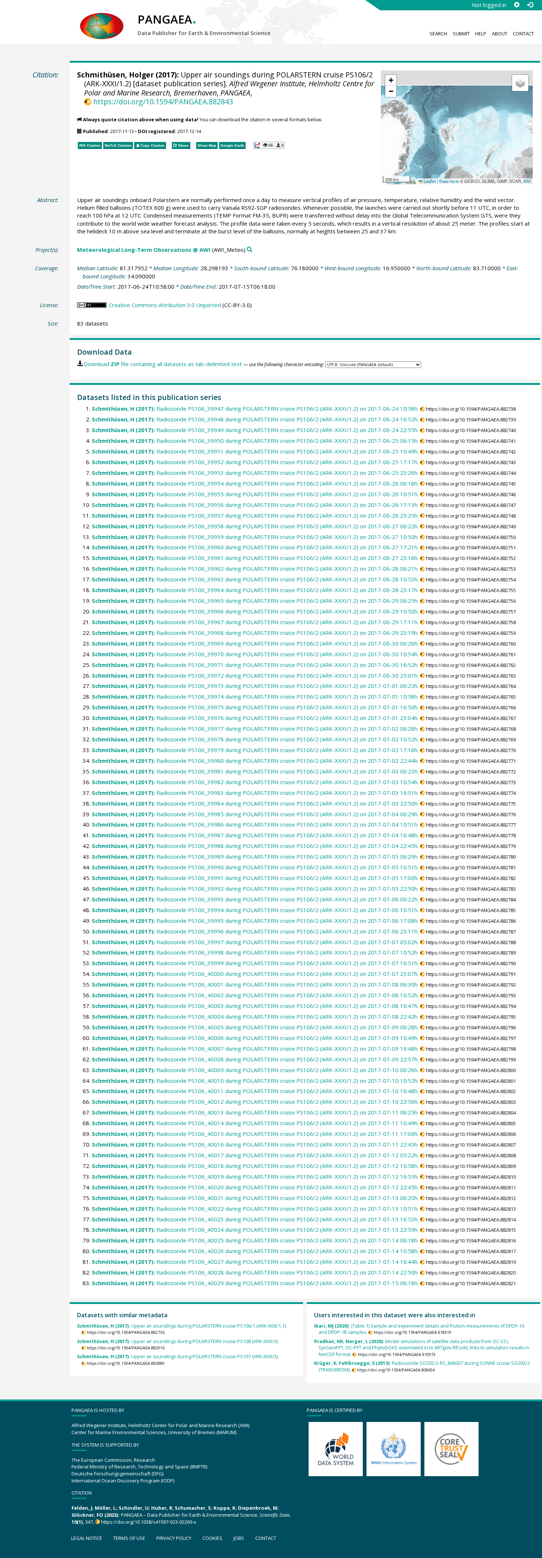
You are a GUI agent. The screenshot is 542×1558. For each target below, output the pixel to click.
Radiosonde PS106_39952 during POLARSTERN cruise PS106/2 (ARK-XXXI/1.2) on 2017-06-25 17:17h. (255, 462)
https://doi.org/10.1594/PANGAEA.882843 (163, 102)
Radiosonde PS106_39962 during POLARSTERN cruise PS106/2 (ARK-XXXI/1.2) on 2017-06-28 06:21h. (255, 568)
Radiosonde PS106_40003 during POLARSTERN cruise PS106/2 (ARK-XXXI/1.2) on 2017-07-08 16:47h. (255, 1005)
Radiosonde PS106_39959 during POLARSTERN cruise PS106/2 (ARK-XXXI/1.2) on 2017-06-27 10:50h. (255, 536)
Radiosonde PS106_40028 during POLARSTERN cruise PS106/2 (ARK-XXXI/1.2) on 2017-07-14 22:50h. (255, 1272)
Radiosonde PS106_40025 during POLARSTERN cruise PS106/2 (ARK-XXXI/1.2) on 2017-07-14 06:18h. (255, 1240)
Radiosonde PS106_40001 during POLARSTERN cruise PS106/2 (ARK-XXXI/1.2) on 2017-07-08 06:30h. (255, 984)
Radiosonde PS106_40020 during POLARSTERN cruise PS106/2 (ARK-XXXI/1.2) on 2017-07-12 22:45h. (255, 1187)
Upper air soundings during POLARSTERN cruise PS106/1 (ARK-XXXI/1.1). (182, 1326)
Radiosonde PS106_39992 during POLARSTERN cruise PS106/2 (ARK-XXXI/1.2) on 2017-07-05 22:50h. (255, 888)
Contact (523, 33)
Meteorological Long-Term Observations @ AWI (144, 249)
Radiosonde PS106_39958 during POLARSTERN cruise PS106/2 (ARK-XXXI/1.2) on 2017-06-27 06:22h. (255, 526)
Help (480, 33)
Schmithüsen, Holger (115, 75)
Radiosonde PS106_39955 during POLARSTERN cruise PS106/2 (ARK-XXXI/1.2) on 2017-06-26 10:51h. (255, 494)
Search (438, 33)
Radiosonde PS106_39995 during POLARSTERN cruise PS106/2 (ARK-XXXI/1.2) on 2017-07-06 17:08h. (255, 920)
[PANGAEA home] (102, 18)
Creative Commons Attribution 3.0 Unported (165, 305)
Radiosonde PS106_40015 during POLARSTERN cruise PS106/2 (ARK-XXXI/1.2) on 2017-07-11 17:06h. (255, 1133)
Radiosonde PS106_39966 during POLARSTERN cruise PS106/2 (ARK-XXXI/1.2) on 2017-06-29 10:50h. (255, 611)
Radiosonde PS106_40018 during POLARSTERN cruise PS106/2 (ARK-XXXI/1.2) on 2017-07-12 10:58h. (255, 1165)
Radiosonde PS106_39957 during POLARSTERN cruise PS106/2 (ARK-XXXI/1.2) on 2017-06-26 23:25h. (255, 515)
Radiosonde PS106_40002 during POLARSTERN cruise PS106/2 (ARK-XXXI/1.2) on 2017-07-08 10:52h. (255, 995)
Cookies (212, 1538)
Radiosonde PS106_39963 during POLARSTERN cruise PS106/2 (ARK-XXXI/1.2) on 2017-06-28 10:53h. (255, 579)
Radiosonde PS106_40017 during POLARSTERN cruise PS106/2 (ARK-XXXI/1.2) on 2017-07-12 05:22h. (255, 1155)
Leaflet (429, 181)
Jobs (238, 1538)
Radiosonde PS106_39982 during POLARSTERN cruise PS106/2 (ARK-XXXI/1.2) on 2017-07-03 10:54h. (255, 782)
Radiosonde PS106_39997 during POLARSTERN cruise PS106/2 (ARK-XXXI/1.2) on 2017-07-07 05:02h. (255, 942)
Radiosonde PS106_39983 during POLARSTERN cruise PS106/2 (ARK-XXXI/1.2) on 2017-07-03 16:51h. (255, 792)
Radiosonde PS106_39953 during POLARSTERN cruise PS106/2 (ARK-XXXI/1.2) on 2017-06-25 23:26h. (255, 472)
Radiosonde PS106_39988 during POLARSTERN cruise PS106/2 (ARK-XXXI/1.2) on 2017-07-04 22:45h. (255, 845)
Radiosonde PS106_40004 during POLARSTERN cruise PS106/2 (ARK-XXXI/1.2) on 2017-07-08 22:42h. (255, 1016)
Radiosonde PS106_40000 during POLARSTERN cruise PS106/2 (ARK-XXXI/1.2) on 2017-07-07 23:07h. (255, 973)
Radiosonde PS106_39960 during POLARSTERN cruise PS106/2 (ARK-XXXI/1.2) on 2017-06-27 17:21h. (255, 547)
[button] (390, 80)
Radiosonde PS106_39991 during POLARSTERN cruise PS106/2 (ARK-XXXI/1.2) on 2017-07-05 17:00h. (255, 877)
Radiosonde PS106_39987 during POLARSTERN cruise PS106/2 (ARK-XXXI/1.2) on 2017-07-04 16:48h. (255, 835)
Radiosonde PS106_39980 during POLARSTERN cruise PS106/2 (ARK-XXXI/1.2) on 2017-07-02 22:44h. (255, 760)
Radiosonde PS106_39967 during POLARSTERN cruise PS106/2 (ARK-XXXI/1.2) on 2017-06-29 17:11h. (255, 622)
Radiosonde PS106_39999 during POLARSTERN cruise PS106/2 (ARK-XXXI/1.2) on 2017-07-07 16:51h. (255, 963)
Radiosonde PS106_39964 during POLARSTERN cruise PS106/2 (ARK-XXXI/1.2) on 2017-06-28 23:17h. (255, 590)
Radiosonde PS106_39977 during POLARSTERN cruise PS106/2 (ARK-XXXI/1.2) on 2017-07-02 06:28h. (255, 728)
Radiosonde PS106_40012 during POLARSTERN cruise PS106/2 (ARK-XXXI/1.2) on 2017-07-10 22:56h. (255, 1101)
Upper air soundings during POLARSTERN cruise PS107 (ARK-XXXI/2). (178, 1356)
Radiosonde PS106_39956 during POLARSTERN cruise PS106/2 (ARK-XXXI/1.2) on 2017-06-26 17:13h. (255, 504)
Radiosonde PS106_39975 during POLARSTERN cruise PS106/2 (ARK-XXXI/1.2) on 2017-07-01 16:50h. (255, 707)
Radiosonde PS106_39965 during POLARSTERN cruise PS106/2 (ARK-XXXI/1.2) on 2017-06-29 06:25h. (255, 600)
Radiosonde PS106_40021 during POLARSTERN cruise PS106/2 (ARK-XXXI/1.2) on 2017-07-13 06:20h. (255, 1197)
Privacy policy (173, 1538)
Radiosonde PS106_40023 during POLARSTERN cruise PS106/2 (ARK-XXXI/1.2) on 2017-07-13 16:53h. (255, 1219)
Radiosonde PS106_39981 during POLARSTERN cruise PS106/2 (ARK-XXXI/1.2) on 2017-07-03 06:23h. (255, 771)
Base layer (449, 181)
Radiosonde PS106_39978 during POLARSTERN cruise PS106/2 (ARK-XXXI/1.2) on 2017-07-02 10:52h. (255, 739)
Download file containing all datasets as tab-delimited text (163, 364)
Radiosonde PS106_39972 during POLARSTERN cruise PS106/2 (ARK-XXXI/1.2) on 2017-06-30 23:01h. (255, 675)
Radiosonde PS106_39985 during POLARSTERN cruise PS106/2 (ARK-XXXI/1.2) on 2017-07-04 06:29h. (255, 814)
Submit (461, 33)
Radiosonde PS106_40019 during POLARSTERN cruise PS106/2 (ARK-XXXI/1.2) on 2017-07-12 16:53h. (255, 1176)
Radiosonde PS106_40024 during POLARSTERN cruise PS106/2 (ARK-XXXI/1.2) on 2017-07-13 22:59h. (255, 1229)
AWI (527, 181)
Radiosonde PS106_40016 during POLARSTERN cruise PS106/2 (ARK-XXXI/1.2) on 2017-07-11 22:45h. (255, 1144)
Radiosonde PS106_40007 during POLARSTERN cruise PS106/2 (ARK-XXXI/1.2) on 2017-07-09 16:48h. (255, 1048)
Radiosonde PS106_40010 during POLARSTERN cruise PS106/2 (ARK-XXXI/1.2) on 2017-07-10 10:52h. (255, 1080)
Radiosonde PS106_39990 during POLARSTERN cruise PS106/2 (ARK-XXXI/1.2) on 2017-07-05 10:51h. (255, 867)
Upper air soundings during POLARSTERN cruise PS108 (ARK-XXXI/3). (178, 1341)
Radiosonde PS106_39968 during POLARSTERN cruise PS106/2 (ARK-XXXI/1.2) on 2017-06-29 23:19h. (255, 632)
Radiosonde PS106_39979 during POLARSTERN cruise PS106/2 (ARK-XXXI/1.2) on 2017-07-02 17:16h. (255, 750)
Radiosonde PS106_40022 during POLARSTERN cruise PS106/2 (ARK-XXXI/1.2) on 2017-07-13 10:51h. (255, 1208)
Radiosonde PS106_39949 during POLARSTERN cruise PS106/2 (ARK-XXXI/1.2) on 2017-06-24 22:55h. (255, 430)
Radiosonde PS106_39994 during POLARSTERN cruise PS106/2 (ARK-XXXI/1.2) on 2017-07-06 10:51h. (255, 910)
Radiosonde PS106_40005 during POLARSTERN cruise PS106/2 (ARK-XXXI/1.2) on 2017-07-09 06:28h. (255, 1027)
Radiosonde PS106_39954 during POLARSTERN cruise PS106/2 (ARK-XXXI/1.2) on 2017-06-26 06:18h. (255, 483)
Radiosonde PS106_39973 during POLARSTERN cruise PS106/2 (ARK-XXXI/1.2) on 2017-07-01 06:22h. (255, 685)
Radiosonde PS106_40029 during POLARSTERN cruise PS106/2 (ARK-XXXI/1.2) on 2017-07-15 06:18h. (255, 1283)
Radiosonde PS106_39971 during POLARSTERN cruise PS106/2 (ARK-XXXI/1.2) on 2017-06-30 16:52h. (255, 664)
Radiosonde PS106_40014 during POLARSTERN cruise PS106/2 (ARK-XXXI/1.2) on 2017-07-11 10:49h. (255, 1123)
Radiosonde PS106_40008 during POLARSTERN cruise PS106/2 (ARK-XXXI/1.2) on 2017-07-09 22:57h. (255, 1059)
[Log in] (529, 4)
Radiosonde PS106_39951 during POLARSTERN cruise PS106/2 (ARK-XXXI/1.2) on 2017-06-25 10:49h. (255, 451)
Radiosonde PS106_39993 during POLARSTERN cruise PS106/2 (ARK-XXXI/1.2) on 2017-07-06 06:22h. (255, 899)
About (499, 33)
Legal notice (86, 1538)
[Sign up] (516, 4)
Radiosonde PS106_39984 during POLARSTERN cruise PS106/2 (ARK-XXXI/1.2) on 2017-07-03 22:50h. (255, 803)
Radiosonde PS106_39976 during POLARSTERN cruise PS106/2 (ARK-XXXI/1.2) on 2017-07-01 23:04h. (255, 717)
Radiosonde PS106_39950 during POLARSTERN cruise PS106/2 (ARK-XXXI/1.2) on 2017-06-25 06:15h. (255, 440)
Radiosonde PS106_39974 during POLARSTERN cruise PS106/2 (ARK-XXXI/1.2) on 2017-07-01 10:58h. (255, 696)
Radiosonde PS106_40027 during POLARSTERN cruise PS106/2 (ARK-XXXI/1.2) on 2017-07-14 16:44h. (255, 1261)
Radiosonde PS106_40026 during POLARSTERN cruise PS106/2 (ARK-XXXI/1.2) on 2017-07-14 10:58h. (255, 1251)
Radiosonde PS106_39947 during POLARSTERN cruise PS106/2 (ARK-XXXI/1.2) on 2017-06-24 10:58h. (255, 408)
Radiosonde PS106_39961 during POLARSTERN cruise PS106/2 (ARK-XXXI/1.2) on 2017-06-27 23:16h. (255, 557)
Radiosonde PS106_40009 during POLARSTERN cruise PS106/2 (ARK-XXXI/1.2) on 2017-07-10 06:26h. (255, 1070)
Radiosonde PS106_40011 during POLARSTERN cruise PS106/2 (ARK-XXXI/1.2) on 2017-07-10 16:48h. (255, 1091)
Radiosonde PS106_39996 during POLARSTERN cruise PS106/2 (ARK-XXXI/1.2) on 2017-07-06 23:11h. (255, 931)
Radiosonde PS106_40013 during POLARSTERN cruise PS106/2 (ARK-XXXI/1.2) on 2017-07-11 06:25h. (255, 1112)
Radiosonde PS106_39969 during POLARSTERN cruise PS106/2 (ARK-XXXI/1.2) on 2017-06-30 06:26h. (255, 643)
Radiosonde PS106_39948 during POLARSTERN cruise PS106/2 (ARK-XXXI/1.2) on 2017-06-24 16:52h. (255, 419)
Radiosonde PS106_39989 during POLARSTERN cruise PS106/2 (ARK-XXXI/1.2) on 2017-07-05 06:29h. (255, 856)
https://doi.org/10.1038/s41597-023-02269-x (148, 1522)
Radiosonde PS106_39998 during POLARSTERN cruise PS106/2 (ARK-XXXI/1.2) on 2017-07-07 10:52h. (255, 952)
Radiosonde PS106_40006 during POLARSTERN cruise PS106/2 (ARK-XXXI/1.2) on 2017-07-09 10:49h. (255, 1037)
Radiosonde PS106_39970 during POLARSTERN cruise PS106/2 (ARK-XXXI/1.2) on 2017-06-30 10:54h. (255, 654)
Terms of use (129, 1538)
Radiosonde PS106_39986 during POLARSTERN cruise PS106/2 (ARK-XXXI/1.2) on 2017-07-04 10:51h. (255, 824)
